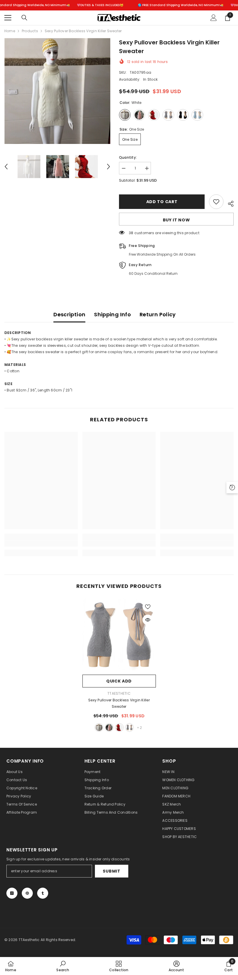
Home (9, 30)
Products (30, 30)
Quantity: (128, 157)
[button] (6, 166)
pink (109, 727)
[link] (41, 543)
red (119, 727)
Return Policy (158, 314)
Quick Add (119, 681)
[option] (57, 91)
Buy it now (176, 220)
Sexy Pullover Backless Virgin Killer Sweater (119, 703)
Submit (111, 871)
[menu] (7, 17)
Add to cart (162, 202)
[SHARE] (228, 203)
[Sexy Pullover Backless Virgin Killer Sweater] (119, 635)
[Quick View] (148, 620)
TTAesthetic (119, 693)
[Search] (24, 17)
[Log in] (213, 18)
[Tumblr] (42, 893)
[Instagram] (11, 893)
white (99, 727)
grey (129, 727)
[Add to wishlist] (216, 201)
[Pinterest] (27, 893)
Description (69, 314)
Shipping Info (112, 314)
